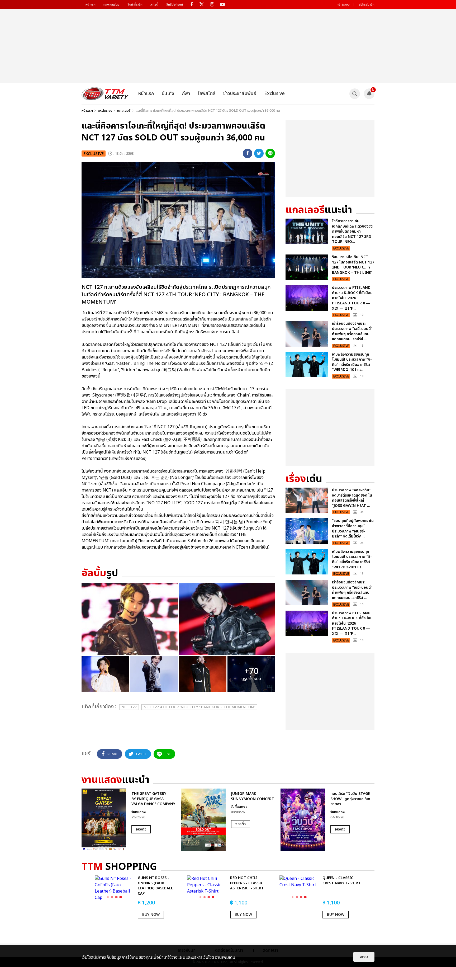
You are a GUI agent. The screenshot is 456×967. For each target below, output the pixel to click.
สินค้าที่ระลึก (134, 4)
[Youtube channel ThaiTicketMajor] (222, 4)
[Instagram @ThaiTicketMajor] (212, 4)
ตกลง (364, 957)
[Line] (270, 153)
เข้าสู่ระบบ (344, 4)
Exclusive (274, 93)
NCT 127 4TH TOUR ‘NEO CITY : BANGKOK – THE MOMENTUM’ (199, 707)
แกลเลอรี (124, 110)
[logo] (105, 93)
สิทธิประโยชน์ (174, 4)
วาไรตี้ (154, 4)
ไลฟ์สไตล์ (206, 93)
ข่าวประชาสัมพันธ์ (239, 93)
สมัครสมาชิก (366, 4)
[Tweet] (259, 153)
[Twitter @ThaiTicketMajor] (201, 4)
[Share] (247, 153)
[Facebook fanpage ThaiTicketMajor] (191, 4)
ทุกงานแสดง (111, 4)
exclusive (105, 110)
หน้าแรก (91, 4)
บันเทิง (168, 93)
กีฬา (186, 93)
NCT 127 (129, 707)
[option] (128, 820)
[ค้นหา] (354, 93)
